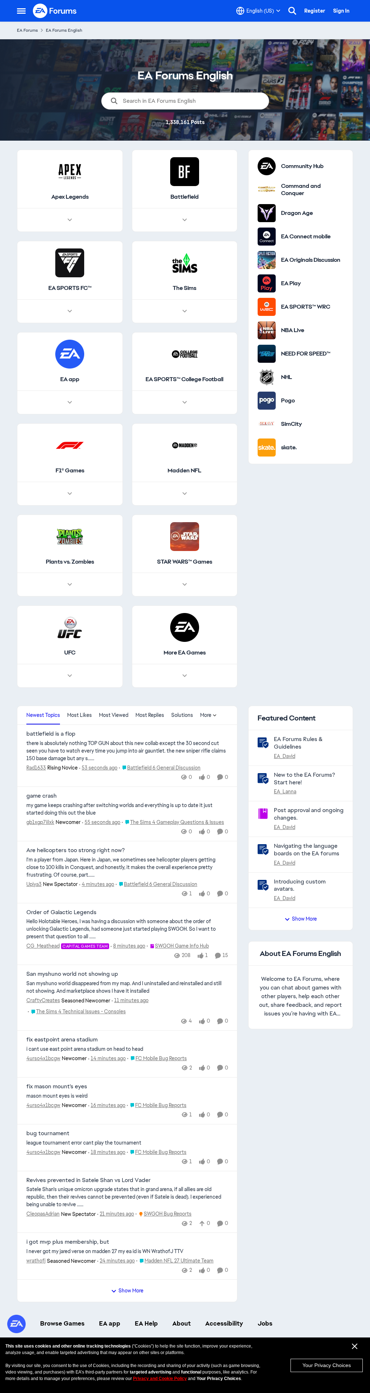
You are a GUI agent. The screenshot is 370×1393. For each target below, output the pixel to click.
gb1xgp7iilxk (40, 822)
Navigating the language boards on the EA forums (306, 849)
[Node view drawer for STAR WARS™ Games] (184, 584)
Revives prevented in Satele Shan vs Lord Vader (88, 1180)
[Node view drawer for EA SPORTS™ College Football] (184, 402)
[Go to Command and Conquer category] (267, 190)
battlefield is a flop (51, 733)
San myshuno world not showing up (72, 974)
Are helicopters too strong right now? (75, 850)
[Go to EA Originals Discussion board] (267, 260)
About (181, 1323)
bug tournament (47, 1133)
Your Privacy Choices (326, 1365)
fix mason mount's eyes (56, 1086)
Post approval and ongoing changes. (309, 813)
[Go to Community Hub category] (267, 166)
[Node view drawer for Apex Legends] (69, 220)
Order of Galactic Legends (61, 912)
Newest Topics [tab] (43, 715)
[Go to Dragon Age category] (267, 213)
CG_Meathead (43, 946)
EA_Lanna (285, 791)
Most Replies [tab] (149, 715)
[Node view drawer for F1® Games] (69, 493)
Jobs (265, 1323)
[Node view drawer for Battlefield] (184, 220)
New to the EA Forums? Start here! (304, 778)
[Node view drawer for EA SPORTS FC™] (69, 311)
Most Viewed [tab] (113, 715)
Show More (131, 1290)
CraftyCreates (43, 1000)
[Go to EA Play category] (267, 283)
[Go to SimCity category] (267, 424)
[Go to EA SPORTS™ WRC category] (267, 307)
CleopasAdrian (43, 1214)
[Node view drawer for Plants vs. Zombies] (69, 584)
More (205, 715)
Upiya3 (34, 884)
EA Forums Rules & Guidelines (298, 742)
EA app (109, 1323)
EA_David (284, 756)
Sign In (341, 11)
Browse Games (62, 1323)
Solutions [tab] (182, 715)
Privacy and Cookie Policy (160, 1378)
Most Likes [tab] (79, 715)
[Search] (292, 10)
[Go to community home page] (55, 11)
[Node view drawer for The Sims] (184, 311)
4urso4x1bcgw (43, 1058)
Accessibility (224, 1323)
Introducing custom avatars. (300, 885)
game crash (41, 795)
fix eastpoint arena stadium (62, 1039)
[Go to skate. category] (267, 447)
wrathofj (36, 1260)
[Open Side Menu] (21, 10)
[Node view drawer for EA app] (69, 402)
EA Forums (27, 30)
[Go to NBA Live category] (267, 330)
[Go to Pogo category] (267, 401)
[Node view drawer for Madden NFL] (184, 493)
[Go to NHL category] (267, 377)
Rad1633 (36, 767)
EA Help (146, 1323)
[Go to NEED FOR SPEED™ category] (267, 354)
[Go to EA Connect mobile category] (267, 237)
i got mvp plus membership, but (67, 1242)
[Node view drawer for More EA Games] (184, 675)
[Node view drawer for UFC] (69, 675)
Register (314, 11)
